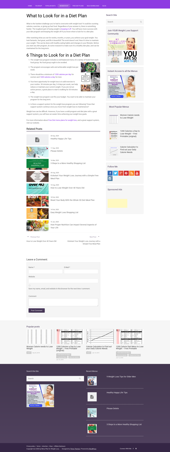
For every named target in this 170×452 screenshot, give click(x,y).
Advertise (45, 446)
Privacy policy (30, 446)
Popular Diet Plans (134, 355)
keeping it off (66, 29)
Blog (104, 6)
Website (32, 277)
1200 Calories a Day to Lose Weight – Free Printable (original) (130, 133)
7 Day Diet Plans (61, 357)
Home (30, 6)
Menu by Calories (74, 357)
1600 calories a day (47, 77)
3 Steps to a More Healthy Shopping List (124, 424)
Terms (38, 446)
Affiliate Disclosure (59, 446)
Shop (50, 446)
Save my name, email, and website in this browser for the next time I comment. (59, 289)
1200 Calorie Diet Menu (63, 354)
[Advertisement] (117, 203)
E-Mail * (67, 267)
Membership (64, 6)
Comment (32, 296)
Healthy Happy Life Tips (117, 392)
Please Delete (113, 408)
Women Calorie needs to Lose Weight (129, 116)
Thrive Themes (75, 449)
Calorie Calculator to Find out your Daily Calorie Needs (129, 149)
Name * (32, 267)
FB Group (38, 6)
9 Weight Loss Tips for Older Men (121, 376)
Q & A (28, 352)
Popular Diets (50, 6)
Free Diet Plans (78, 6)
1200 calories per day (63, 74)
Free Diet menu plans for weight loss (62, 120)
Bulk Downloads (93, 6)
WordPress (92, 449)
